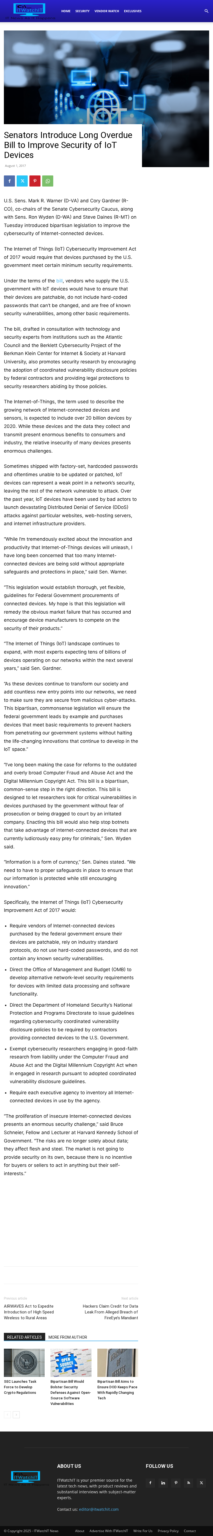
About (79, 1531)
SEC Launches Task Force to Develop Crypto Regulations (20, 1387)
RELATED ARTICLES (24, 1337)
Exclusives (132, 11)
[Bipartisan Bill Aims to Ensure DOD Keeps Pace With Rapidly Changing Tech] (117, 1363)
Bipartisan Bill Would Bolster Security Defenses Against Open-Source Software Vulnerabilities (70, 1392)
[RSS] (188, 1483)
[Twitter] (22, 181)
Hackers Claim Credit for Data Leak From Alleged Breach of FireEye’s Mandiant (110, 1312)
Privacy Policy (168, 1531)
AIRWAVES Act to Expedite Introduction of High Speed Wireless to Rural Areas (29, 1312)
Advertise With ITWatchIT (109, 1531)
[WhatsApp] (47, 181)
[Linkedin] (163, 1483)
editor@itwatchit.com (99, 1509)
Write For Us (143, 1531)
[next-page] (16, 1414)
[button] (206, 11)
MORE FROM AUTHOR (68, 1337)
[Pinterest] (34, 181)
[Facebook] (9, 181)
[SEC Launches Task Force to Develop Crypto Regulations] (24, 1363)
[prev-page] (7, 1414)
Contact (190, 1531)
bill (59, 281)
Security (82, 11)
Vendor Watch (107, 11)
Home (65, 11)
